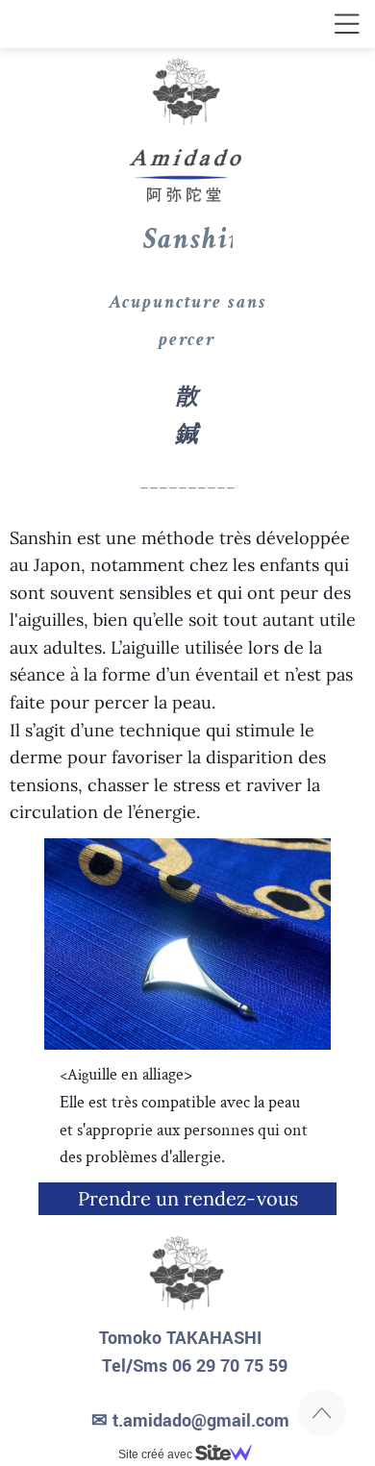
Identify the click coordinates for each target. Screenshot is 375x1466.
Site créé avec (156, 1454)
